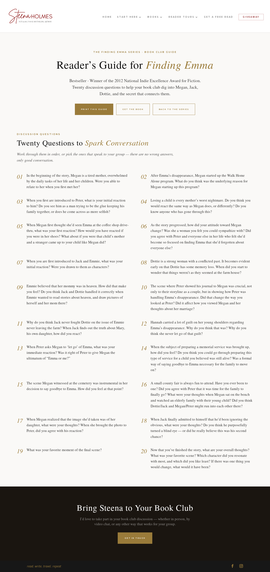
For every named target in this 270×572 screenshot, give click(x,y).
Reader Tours (181, 17)
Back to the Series (174, 109)
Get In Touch (135, 538)
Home (107, 17)
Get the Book (133, 109)
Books (153, 17)
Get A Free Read (218, 17)
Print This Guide (94, 109)
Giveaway (251, 17)
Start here (127, 17)
